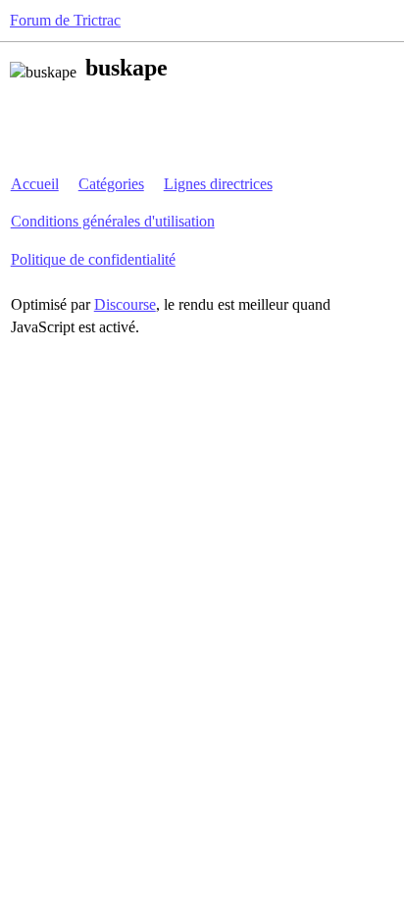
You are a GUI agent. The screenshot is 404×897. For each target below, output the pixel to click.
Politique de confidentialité (93, 259)
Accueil (35, 183)
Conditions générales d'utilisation (113, 221)
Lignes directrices (218, 183)
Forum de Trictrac (65, 20)
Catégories (111, 183)
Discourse (125, 304)
